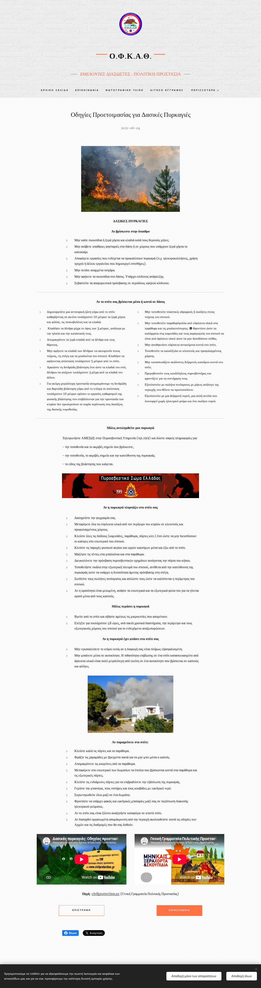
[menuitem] (56, 90)
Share (73, 933)
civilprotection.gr (105, 894)
